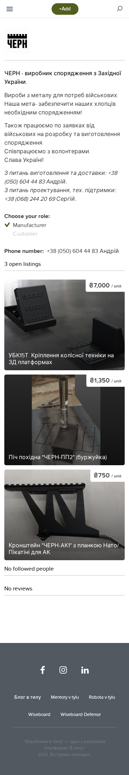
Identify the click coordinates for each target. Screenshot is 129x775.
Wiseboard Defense (81, 714)
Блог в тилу (27, 697)
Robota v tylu (102, 697)
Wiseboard (39, 714)
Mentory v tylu (65, 697)
